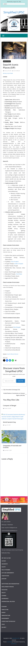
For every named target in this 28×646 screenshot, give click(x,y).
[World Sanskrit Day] (14, 414)
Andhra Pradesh (18, 263)
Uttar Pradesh (15, 261)
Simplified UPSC (13, 12)
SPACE (3, 624)
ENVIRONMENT (5, 618)
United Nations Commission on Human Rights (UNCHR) (14, 394)
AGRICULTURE (5, 609)
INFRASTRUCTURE (6, 615)
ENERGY (3, 612)
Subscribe (20, 381)
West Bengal (16, 327)
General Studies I (7, 61)
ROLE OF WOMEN (6, 569)
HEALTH (4, 592)
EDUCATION (4, 589)
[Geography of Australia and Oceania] (14, 431)
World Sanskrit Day (9, 422)
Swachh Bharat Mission (12, 354)
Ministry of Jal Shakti (8, 73)
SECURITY (4, 627)
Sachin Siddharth (16, 70)
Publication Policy (6, 553)
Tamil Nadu (19, 274)
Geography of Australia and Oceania (12, 446)
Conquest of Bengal (9, 405)
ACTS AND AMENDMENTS (8, 572)
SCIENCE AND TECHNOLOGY (8, 621)
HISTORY (4, 561)
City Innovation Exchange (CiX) (11, 389)
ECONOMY (4, 606)
